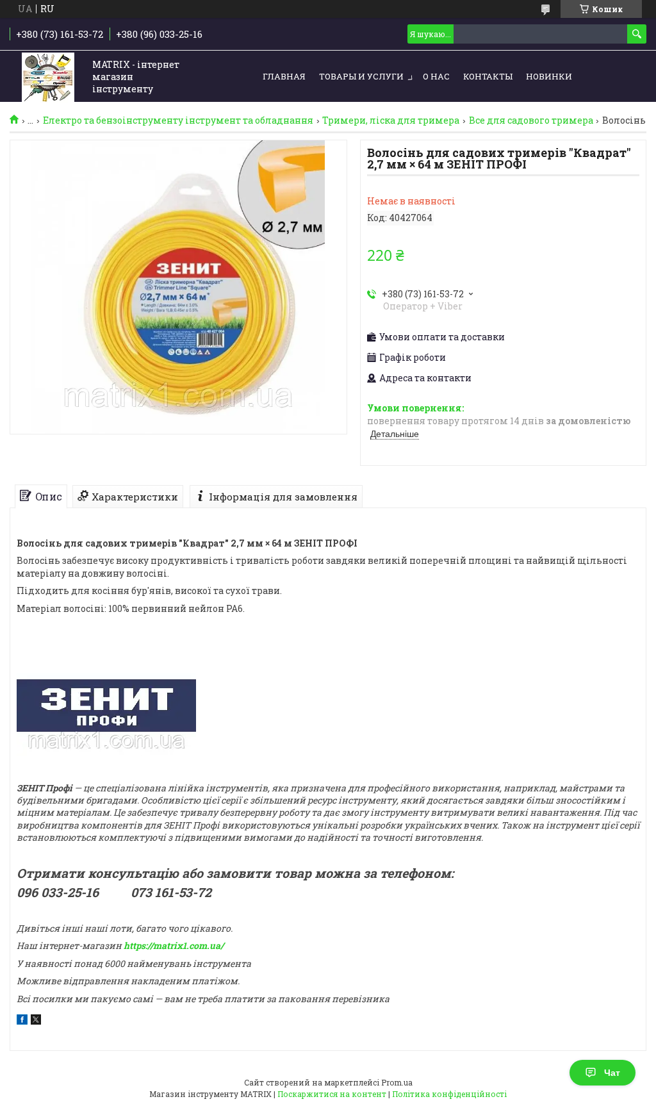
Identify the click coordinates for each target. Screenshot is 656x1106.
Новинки (549, 76)
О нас (436, 76)
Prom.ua (397, 1082)
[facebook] (22, 1021)
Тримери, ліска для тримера (390, 120)
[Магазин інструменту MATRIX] (48, 77)
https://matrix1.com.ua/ (174, 945)
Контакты (487, 76)
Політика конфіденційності (449, 1094)
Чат (612, 1073)
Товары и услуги (361, 76)
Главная (284, 76)
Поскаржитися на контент (331, 1094)
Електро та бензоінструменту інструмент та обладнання (178, 120)
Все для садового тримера (531, 120)
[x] (36, 1021)
